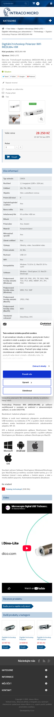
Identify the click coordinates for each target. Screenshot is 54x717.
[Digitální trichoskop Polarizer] (27, 627)
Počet (7, 143)
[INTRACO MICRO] (24, 12)
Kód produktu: (8, 52)
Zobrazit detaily (39, 366)
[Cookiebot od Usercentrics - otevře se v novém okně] (40, 324)
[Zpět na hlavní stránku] (3, 28)
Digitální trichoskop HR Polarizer (44, 638)
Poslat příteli (10, 93)
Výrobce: (6, 55)
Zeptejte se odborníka (14, 89)
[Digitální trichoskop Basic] (9, 627)
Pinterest (32, 77)
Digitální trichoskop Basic (9, 638)
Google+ (22, 77)
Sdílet (13, 77)
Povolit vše (27, 374)
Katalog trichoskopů (14, 489)
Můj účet (7, 683)
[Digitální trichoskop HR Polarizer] (44, 627)
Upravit (25, 382)
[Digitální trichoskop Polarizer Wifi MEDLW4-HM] (14, 106)
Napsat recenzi (11, 83)
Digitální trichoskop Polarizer (26, 638)
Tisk (7, 97)
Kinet (32, 711)
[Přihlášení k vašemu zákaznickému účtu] (50, 3)
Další (14, 123)
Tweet (6, 77)
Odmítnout (27, 390)
